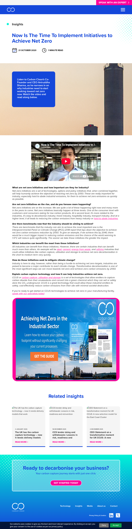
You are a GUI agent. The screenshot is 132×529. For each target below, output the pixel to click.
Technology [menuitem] (65, 505)
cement (66, 249)
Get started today (66, 483)
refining (100, 249)
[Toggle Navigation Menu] (123, 9)
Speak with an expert (112, 2)
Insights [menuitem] (78, 505)
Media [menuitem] (90, 505)
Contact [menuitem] (113, 505)
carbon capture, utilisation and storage (41, 277)
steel (59, 249)
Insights (17, 24)
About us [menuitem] (101, 505)
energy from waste (81, 249)
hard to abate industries (106, 218)
